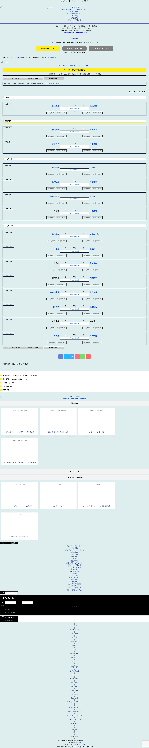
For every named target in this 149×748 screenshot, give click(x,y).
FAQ (74, 733)
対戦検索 (74, 556)
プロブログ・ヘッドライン (74, 550)
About (74, 729)
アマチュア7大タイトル (101, 48)
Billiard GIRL (74, 586)
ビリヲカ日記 (74, 575)
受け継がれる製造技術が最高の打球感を (74, 398)
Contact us (74, 620)
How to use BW (74, 617)
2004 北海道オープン (15, 379)
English (48, 9)
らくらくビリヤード (74, 702)
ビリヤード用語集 (74, 20)
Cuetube (74, 573)
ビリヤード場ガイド (74, 13)
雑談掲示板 (74, 561)
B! (72, 356)
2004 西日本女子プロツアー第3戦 (20, 375)
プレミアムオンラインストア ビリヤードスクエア (73, 65)
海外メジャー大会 (74, 48)
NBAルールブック (74, 588)
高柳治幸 (55, 182)
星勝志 (92, 249)
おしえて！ (74, 657)
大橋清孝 (93, 130)
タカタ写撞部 (74, 690)
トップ (74, 626)
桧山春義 (29, 57)
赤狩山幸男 (54, 196)
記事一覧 (6, 390)
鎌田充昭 (93, 292)
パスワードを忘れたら (11, 612)
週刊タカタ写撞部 (74, 584)
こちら (49, 83)
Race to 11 (74, 698)
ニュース (74, 22)
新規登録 (13, 543)
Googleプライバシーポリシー (74, 744)
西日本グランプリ (13, 57)
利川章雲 (93, 144)
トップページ (74, 11)
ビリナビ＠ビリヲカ (74, 590)
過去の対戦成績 (74, 108)
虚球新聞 (74, 579)
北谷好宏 (51, 57)
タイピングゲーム (74, 719)
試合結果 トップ (8, 386)
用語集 (74, 645)
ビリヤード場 (74, 630)
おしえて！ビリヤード (74, 563)
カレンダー (74, 661)
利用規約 (74, 736)
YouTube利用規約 (74, 742)
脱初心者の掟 (74, 571)
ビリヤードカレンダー (74, 567)
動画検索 (74, 552)
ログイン (4, 543)
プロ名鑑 (74, 16)
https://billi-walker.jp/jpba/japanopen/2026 (76, 32)
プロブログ (74, 637)
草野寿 (56, 336)
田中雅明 (55, 307)
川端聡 (92, 168)
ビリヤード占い (74, 577)
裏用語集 (74, 582)
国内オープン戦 (48, 48)
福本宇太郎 (94, 234)
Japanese (49, 8)
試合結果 (74, 18)
